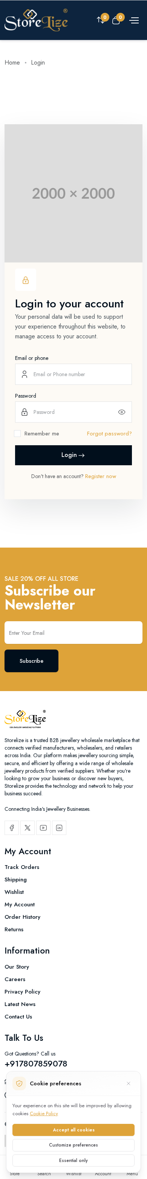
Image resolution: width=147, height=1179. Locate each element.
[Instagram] (59, 828)
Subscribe (31, 661)
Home (12, 62)
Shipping (16, 879)
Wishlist (14, 892)
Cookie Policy (44, 1113)
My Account (20, 904)
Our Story (17, 967)
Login (69, 455)
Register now (100, 476)
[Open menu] (133, 20)
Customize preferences (73, 1145)
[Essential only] (128, 1083)
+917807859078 (36, 1063)
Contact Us (18, 1016)
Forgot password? (109, 433)
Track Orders (22, 867)
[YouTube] (43, 828)
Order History (22, 917)
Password (25, 395)
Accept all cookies (74, 1130)
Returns (14, 929)
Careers (15, 979)
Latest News (20, 1004)
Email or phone (31, 358)
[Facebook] (12, 828)
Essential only (73, 1160)
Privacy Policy (22, 992)
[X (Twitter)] (27, 828)
